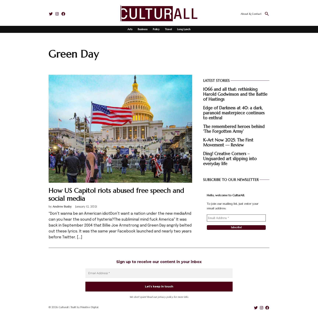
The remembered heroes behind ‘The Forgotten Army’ (234, 129)
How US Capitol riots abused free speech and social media (116, 194)
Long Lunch (183, 29)
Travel (168, 29)
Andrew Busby (62, 206)
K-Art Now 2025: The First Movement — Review (228, 142)
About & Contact (251, 14)
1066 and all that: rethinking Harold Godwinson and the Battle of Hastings (235, 94)
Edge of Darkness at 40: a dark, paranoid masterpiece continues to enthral (234, 112)
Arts (130, 29)
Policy (156, 29)
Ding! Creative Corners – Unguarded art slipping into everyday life (230, 158)
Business (143, 29)
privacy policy (165, 296)
